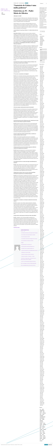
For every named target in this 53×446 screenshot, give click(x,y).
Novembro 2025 (42, 76)
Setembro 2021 (42, 130)
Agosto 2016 (41, 207)
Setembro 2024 (42, 94)
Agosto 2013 (41, 253)
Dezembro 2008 (42, 325)
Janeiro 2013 (41, 262)
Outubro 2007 (42, 343)
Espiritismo (41, 420)
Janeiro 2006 (41, 370)
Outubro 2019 (42, 158)
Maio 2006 (41, 365)
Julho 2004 (41, 393)
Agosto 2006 (41, 361)
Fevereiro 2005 (42, 384)
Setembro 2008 (42, 329)
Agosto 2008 (41, 330)
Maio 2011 (41, 288)
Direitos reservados (26, 41)
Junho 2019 (41, 163)
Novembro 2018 (42, 172)
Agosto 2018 (41, 176)
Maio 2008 (41, 334)
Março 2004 (41, 398)
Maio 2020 (41, 149)
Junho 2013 (41, 256)
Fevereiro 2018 (42, 184)
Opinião (44, 433)
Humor (41, 425)
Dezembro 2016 (42, 202)
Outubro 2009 (42, 312)
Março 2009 (41, 321)
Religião (41, 438)
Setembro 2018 (42, 175)
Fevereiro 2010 (42, 307)
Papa (40, 434)
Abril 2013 (41, 258)
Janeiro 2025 (41, 89)
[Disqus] (26, 278)
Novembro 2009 (42, 311)
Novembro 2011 (42, 280)
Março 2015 (41, 229)
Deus (40, 419)
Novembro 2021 (42, 127)
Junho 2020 (41, 148)
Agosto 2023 (41, 108)
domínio (43, 419)
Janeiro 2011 (41, 293)
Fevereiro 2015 (42, 230)
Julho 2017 (41, 193)
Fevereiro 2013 (42, 261)
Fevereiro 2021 (42, 139)
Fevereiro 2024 (42, 103)
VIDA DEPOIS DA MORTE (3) (43, 56)
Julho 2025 (41, 81)
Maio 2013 (41, 257)
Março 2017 (41, 198)
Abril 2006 (41, 366)
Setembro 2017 (42, 190)
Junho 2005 (41, 379)
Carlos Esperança (25, 229)
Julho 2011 (41, 285)
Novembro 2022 (42, 116)
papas (43, 434)
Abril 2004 (41, 397)
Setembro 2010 (42, 298)
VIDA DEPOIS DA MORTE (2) (43, 57)
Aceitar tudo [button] (46, 444)
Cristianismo (41, 415)
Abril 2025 (41, 85)
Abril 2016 (41, 212)
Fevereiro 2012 (42, 276)
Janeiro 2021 (41, 140)
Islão (40, 428)
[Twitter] (42, 31)
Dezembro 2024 (42, 90)
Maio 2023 (41, 112)
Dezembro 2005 (42, 371)
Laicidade (41, 429)
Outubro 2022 (42, 117)
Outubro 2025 (42, 77)
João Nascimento (42, 39)
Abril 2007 (41, 351)
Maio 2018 (41, 180)
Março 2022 (41, 122)
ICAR (43, 425)
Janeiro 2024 (41, 104)
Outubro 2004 (42, 389)
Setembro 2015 (42, 221)
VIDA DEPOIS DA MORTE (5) (43, 53)
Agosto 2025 (41, 80)
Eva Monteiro (41, 37)
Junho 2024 (41, 98)
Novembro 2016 (42, 203)
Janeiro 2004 (41, 401)
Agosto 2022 (41, 118)
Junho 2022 (41, 121)
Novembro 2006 (42, 357)
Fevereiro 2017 (42, 199)
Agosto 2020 (41, 145)
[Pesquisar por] (46, 3)
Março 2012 (41, 275)
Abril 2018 (41, 181)
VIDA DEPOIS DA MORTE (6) (43, 52)
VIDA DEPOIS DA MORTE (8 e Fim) (43, 49)
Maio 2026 (41, 68)
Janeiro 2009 (41, 324)
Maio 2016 (41, 211)
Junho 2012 (41, 271)
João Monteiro (41, 38)
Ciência (43, 414)
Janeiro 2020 (41, 154)
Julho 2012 (41, 270)
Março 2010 (41, 306)
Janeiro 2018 (41, 185)
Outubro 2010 (42, 297)
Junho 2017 (41, 194)
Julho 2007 (41, 347)
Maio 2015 (41, 226)
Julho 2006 (41, 362)
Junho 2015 (41, 225)
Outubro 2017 (42, 189)
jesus (43, 428)
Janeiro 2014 (41, 247)
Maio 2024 (41, 99)
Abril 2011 (41, 289)
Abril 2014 (41, 243)
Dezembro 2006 (42, 356)
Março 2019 (41, 167)
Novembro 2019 (42, 157)
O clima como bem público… (42, 60)
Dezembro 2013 (42, 248)
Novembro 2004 (42, 388)
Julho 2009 (41, 316)
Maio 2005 (41, 380)
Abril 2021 (41, 136)
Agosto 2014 (41, 238)
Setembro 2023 (42, 107)
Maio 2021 (41, 135)
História (41, 424)
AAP (40, 409)
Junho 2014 (41, 240)
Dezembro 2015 (42, 217)
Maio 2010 (41, 303)
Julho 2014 (41, 239)
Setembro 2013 (42, 252)
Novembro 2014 (42, 234)
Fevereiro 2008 (42, 338)
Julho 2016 (41, 208)
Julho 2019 (41, 162)
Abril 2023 (41, 113)
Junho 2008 (41, 333)
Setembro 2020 (42, 144)
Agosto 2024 (41, 95)
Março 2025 (41, 86)
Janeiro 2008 (41, 339)
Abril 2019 (41, 166)
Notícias (41, 433)
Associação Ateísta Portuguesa (43, 27)
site (40, 439)
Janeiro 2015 (41, 231)
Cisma (40, 414)
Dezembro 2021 (42, 126)
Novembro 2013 (42, 249)
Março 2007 (41, 352)
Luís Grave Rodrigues (42, 40)
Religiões (44, 438)
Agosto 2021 (41, 131)
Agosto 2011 (41, 284)
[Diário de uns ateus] (5, 6)
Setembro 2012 (42, 267)
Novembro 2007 (42, 342)
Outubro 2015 (41, 220)
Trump (43, 439)
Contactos (3, 14)
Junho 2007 (41, 348)
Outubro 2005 (42, 374)
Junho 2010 (41, 302)
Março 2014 (41, 244)
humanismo (44, 424)
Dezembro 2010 (42, 294)
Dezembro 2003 (42, 402)
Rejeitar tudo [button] (50, 444)
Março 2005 (41, 383)
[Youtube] (44, 31)
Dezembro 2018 (42, 171)
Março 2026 (41, 71)
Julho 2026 (41, 67)
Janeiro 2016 (41, 216)
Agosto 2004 (41, 392)
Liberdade (44, 429)
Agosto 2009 (41, 315)
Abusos (43, 409)
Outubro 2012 (42, 266)
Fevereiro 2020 (42, 153)
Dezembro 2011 (42, 279)
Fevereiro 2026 (42, 72)
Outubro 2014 (42, 235)
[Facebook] (40, 31)
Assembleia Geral (42, 410)
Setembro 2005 (42, 375)
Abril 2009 (41, 320)
